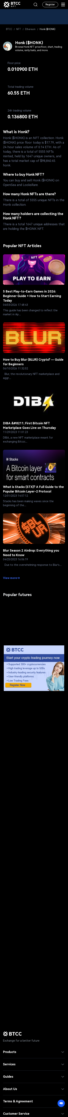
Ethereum (30, 29)
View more (10, 577)
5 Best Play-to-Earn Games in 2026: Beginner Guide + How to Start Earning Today (32, 296)
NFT (18, 29)
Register (50, 4)
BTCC (9, 29)
